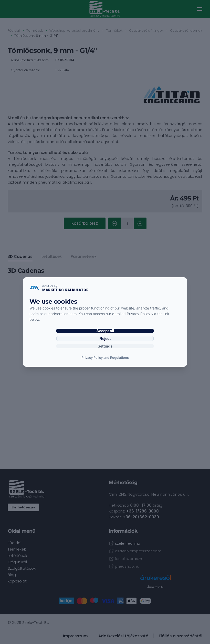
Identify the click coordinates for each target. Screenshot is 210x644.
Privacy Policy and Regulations (105, 357)
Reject (105, 338)
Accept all (105, 331)
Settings (105, 346)
